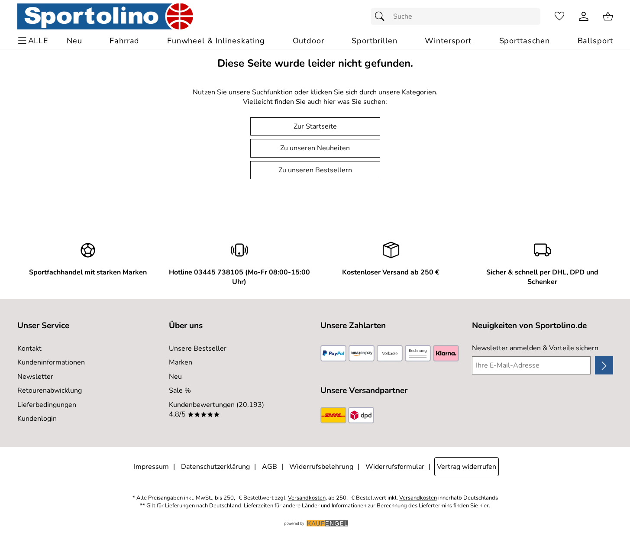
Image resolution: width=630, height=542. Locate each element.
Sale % (180, 390)
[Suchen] (382, 16)
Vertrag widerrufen (466, 466)
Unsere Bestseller (197, 348)
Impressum (151, 466)
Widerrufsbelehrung (321, 466)
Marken (180, 362)
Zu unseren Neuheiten (315, 148)
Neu (175, 376)
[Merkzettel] (559, 16)
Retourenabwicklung (49, 390)
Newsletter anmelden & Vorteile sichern (535, 348)
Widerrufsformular (394, 466)
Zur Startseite (315, 126)
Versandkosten (307, 498)
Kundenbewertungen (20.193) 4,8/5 (216, 409)
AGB (269, 466)
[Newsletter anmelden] (604, 365)
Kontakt (29, 348)
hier (484, 506)
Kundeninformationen (51, 362)
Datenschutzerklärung (215, 466)
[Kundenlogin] (583, 16)
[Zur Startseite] (105, 16)
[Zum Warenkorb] (608, 16)
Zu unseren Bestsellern (315, 170)
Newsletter (35, 376)
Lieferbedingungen (46, 405)
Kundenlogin (37, 418)
